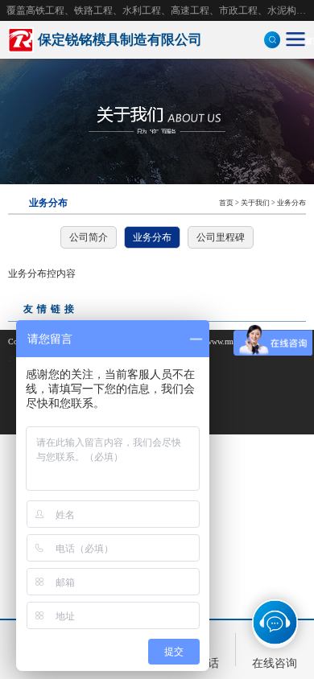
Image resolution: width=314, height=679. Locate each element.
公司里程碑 (220, 237)
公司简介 (88, 237)
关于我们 (255, 203)
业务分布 (291, 203)
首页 (226, 203)
